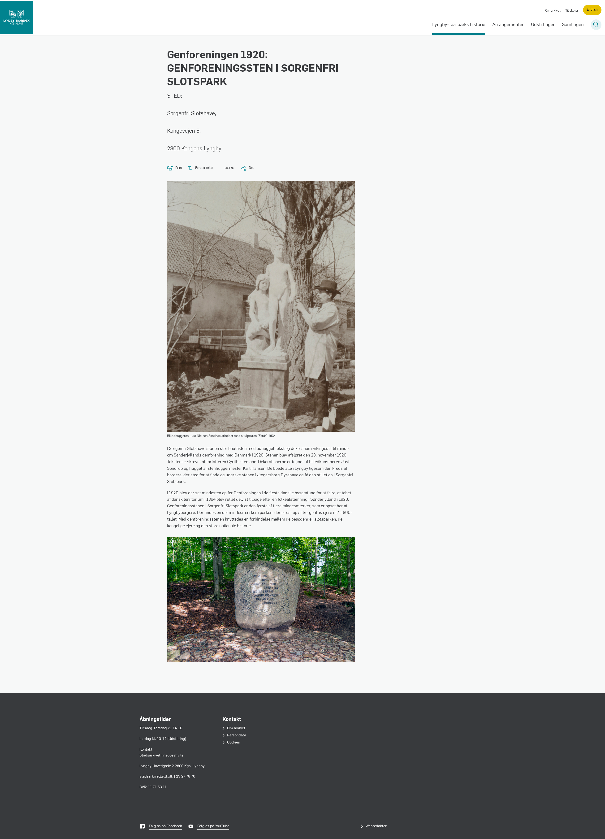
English (592, 10)
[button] (225, 168)
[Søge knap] (596, 24)
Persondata (236, 735)
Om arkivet (553, 11)
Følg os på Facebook (165, 826)
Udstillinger (543, 24)
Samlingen (573, 24)
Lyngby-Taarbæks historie (458, 24)
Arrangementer (508, 24)
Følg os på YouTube (213, 826)
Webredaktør (376, 826)
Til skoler (571, 11)
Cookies (233, 742)
